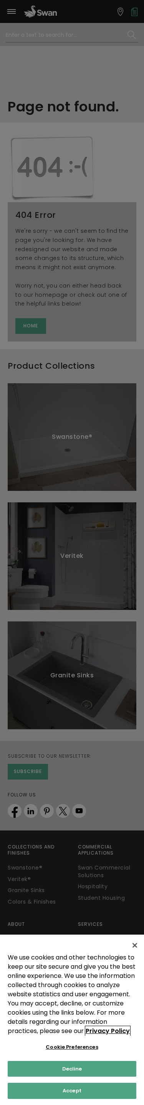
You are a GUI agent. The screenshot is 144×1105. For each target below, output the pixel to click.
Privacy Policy (108, 1031)
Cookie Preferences (72, 1047)
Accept (72, 1090)
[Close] (134, 945)
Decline (72, 1068)
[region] (72, 1020)
